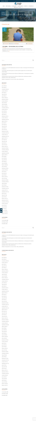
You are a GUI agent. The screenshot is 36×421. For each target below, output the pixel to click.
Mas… (20, 7)
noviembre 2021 (5, 132)
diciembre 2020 (4, 148)
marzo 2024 (4, 104)
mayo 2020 (4, 159)
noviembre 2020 (5, 149)
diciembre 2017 (4, 186)
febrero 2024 (4, 106)
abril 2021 (3, 143)
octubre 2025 (4, 90)
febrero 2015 (4, 213)
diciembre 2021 (4, 131)
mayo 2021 (4, 141)
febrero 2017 (4, 198)
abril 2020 (3, 161)
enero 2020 (4, 166)
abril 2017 (3, 196)
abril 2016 (3, 208)
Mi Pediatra (17, 43)
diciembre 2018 (4, 180)
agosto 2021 (4, 138)
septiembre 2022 (5, 119)
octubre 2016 (4, 203)
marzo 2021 (4, 144)
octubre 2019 (4, 169)
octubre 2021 (4, 134)
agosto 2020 (4, 154)
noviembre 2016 (5, 201)
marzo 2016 (4, 210)
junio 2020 (3, 158)
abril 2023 (3, 114)
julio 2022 (3, 122)
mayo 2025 (4, 94)
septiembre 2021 (5, 136)
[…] (8, 51)
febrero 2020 (4, 164)
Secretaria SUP (6, 43)
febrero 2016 (4, 211)
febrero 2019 (4, 176)
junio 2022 (3, 124)
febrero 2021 (4, 146)
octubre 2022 (4, 117)
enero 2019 (4, 178)
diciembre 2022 (4, 116)
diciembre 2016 (4, 200)
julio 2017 (3, 193)
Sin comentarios (30, 43)
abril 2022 (3, 127)
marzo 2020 (4, 163)
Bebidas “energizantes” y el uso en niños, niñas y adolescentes (13, 79)
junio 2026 (3, 85)
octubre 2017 (4, 190)
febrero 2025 (4, 97)
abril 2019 (3, 174)
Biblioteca (16, 7)
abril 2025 (3, 95)
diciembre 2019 (4, 168)
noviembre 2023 (5, 107)
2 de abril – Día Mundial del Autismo (12, 46)
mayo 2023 (4, 112)
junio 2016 (3, 205)
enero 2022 (4, 129)
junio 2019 (3, 173)
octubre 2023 (4, 109)
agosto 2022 (4, 121)
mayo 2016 (4, 206)
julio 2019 (3, 171)
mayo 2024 (4, 102)
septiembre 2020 (5, 153)
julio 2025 (3, 92)
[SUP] (18, 3)
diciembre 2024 (4, 99)
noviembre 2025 (5, 89)
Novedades (4, 223)
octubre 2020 (4, 151)
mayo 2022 (4, 126)
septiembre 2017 (5, 191)
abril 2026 (3, 87)
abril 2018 (3, 185)
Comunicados (4, 220)
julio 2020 (3, 156)
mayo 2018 (4, 183)
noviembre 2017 (5, 188)
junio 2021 (3, 139)
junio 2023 (3, 111)
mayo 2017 (4, 195)
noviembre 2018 (5, 181)
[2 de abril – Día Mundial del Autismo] (18, 34)
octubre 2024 (4, 101)
